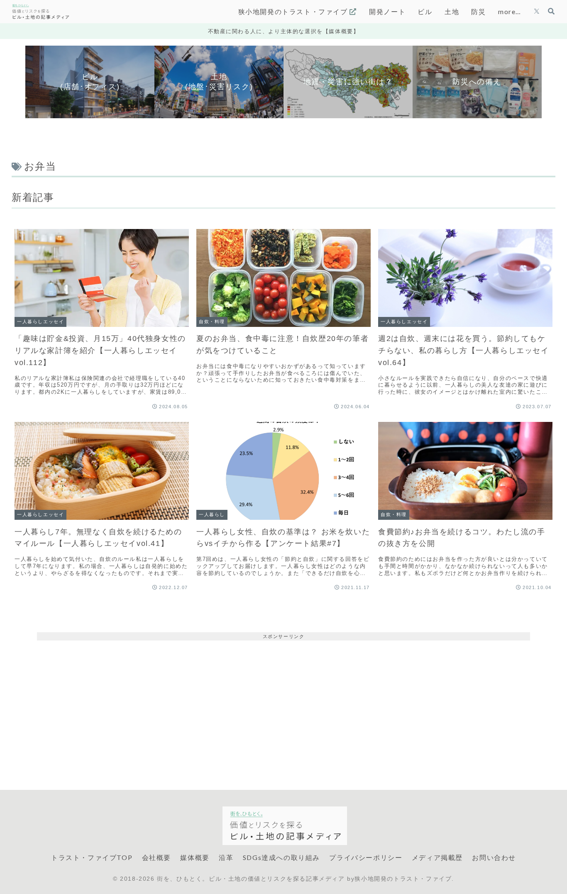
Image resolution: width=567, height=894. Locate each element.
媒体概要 (194, 857)
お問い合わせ (494, 857)
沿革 (226, 857)
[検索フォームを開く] (551, 11)
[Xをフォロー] (536, 11)
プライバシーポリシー (365, 857)
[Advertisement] (283, 699)
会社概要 (156, 857)
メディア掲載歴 (437, 857)
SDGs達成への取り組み (281, 857)
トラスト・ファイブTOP (91, 857)
